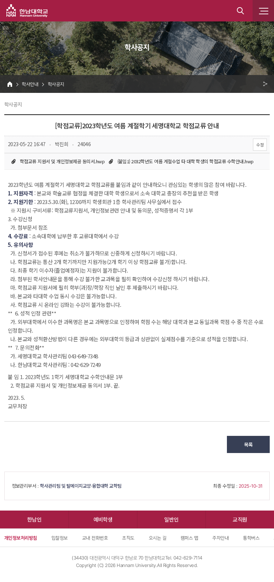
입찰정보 (59, 538)
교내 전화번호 (95, 538)
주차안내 (220, 538)
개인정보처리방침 (20, 538)
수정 (260, 144)
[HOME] (9, 84)
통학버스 (251, 538)
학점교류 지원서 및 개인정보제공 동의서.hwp (62, 161)
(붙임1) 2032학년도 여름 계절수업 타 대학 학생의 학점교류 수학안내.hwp (185, 161)
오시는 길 (157, 538)
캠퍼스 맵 (189, 538)
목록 (248, 444)
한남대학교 (27, 10)
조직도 (128, 538)
